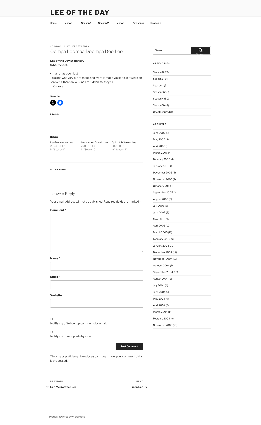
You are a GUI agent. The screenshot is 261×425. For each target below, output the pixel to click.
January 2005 (161, 245)
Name (55, 258)
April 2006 (159, 146)
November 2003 (162, 325)
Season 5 (155, 22)
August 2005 (160, 199)
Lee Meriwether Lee (61, 142)
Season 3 (121, 22)
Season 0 (69, 22)
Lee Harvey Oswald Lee (94, 142)
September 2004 (163, 272)
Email (55, 276)
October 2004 (161, 265)
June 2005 (159, 212)
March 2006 (160, 152)
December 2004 (162, 252)
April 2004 (159, 305)
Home (53, 22)
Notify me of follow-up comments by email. (78, 323)
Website (56, 295)
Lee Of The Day (80, 12)
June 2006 (159, 132)
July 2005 (158, 205)
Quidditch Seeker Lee (124, 142)
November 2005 (162, 179)
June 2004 (159, 291)
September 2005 (163, 192)
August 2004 (160, 278)
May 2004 (159, 298)
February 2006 (161, 159)
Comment (58, 210)
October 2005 (161, 185)
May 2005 (159, 218)
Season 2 (103, 22)
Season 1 (86, 22)
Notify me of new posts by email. (71, 336)
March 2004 (160, 311)
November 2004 (162, 258)
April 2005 (159, 225)
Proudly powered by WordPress (67, 416)
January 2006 (161, 165)
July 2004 (158, 285)
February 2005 (161, 238)
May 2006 (159, 139)
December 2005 (162, 172)
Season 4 (138, 22)
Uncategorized (161, 111)
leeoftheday (80, 46)
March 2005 (160, 232)
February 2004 (161, 318)
